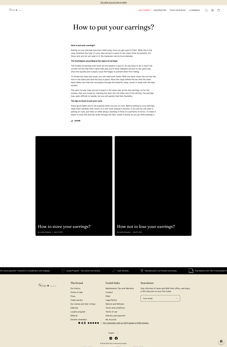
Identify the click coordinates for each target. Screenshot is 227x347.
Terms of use (111, 312)
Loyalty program (77, 312)
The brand (76, 283)
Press (72, 296)
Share (77, 121)
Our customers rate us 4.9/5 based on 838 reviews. (126, 323)
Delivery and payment (115, 315)
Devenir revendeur (78, 319)
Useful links (113, 283)
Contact (109, 292)
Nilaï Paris (109, 343)
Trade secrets (76, 300)
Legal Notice (111, 300)
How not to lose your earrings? (146, 226)
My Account (111, 319)
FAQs (108, 296)
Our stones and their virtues (82, 304)
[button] (206, 10)
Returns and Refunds (115, 304)
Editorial (74, 308)
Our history (75, 288)
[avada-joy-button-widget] (221, 341)
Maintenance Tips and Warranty (120, 288)
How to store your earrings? (64, 226)
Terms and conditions (115, 308)
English (111, 333)
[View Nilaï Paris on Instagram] (111, 338)
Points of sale (76, 292)
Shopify (124, 343)
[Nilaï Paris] (16, 10)
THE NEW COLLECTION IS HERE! (113, 3)
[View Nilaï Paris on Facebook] (116, 338)
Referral (73, 315)
